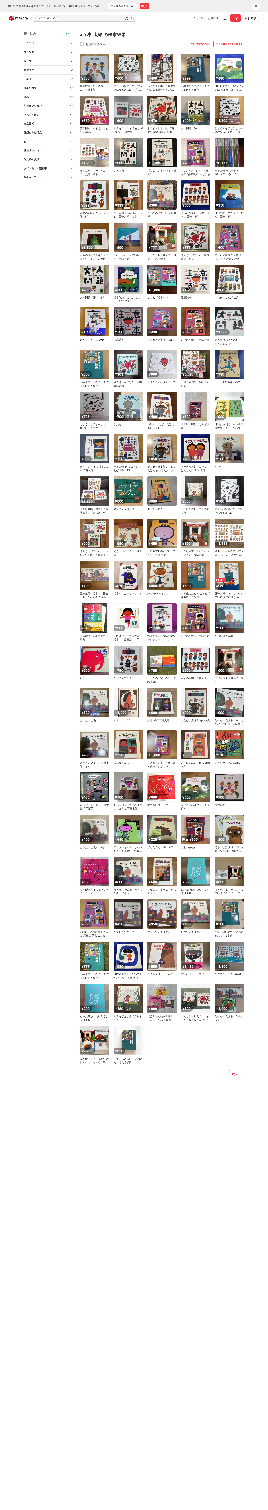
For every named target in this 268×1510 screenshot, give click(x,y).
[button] (54, 18)
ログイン (198, 18)
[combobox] (85, 18)
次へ (235, 1074)
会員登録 (213, 18)
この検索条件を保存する (231, 44)
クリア (69, 34)
